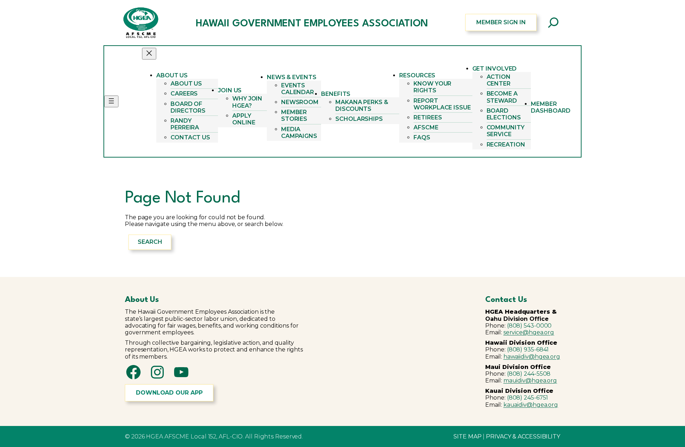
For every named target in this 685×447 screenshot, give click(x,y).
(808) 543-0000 (529, 325)
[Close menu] (149, 54)
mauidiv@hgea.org (530, 380)
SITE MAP (467, 436)
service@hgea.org (528, 332)
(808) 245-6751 (527, 397)
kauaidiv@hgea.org (530, 404)
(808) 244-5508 (529, 373)
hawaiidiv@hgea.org (531, 356)
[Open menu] (111, 101)
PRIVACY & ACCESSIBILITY (523, 436)
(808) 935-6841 (528, 349)
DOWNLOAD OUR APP (169, 392)
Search (150, 241)
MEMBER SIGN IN (501, 22)
